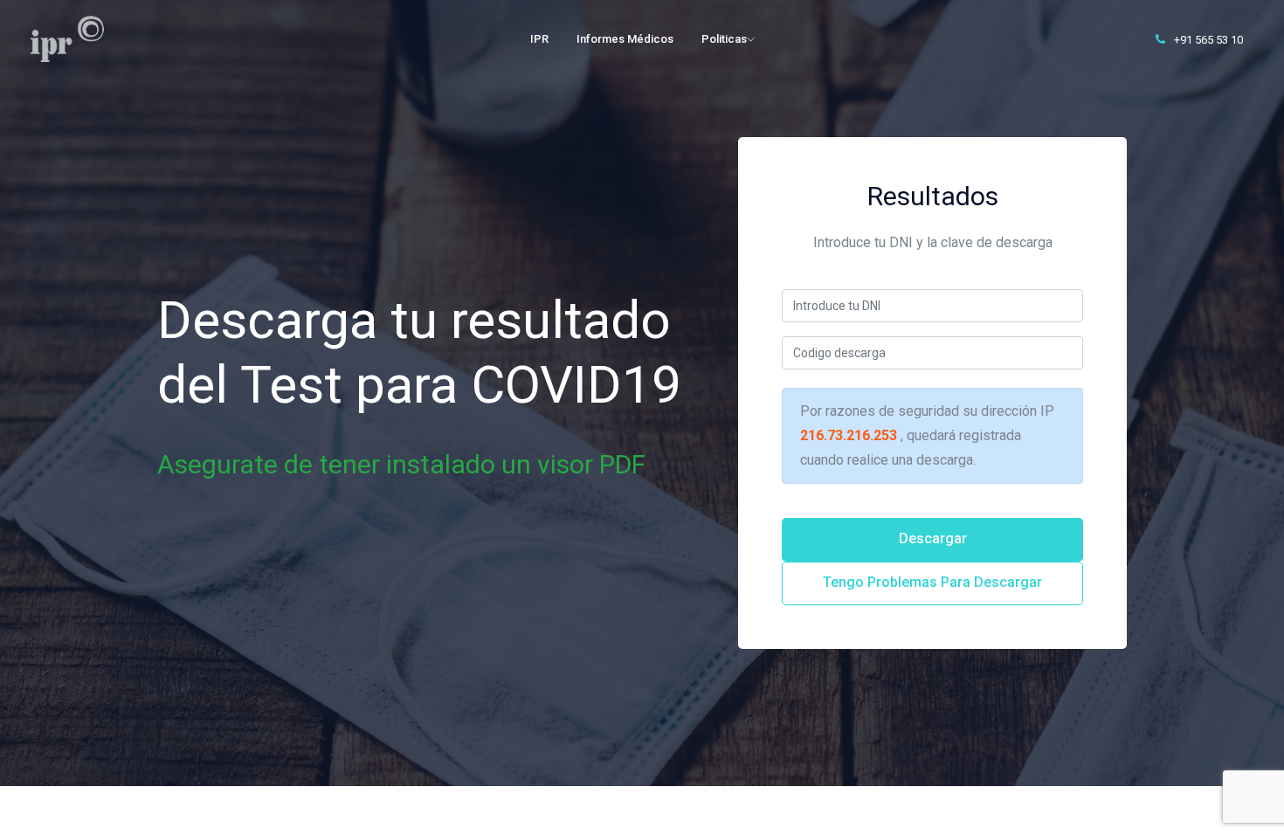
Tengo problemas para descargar (932, 582)
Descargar (933, 538)
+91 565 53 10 (1207, 39)
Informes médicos (624, 38)
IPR (539, 38)
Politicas (724, 38)
